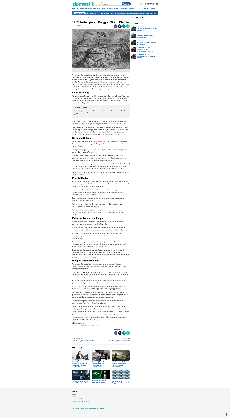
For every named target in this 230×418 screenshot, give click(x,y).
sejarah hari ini (85, 326)
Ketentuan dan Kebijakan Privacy (80, 401)
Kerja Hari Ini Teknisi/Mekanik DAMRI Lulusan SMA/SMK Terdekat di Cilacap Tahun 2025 (110, 13)
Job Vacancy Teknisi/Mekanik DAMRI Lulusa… (146, 57)
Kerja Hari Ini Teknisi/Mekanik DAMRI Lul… (146, 43)
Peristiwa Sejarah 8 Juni (118, 111)
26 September (100, 141)
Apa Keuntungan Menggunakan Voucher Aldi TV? (81, 113)
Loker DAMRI (140, 27)
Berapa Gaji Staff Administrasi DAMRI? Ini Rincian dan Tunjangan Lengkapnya (79, 364)
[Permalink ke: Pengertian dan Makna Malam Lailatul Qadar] (101, 374)
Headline (75, 326)
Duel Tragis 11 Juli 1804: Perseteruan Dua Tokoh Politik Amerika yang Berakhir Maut (119, 364)
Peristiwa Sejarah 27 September (119, 339)
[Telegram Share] (124, 26)
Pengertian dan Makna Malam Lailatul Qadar (99, 381)
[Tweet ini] (120, 26)
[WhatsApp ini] (128, 26)
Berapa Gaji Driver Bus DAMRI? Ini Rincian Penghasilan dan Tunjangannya (99, 364)
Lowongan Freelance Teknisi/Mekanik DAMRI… (145, 50)
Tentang (74, 394)
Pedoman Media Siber (78, 399)
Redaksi (74, 396)
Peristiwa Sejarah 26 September (83, 339)
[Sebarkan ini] (116, 26)
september (94, 326)
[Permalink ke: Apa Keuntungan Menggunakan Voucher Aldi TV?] (121, 375)
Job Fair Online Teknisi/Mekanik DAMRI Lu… (147, 29)
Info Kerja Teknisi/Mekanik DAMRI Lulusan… (145, 36)
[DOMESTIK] (86, 4)
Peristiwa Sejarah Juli (99, 111)
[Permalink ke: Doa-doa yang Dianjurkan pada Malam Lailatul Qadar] (81, 375)
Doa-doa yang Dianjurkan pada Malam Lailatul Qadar (80, 382)
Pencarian (126, 4)
